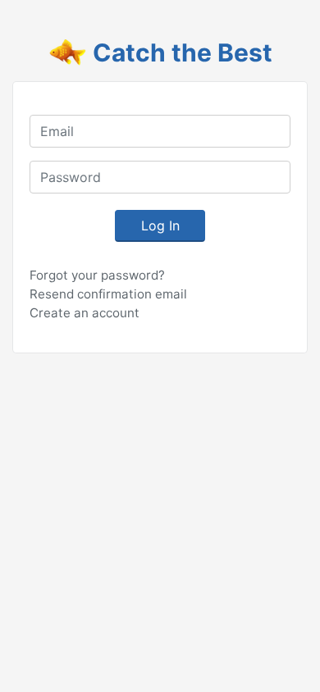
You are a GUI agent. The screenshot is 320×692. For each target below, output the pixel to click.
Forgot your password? (97, 275)
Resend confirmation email (108, 294)
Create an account (84, 313)
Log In (160, 225)
